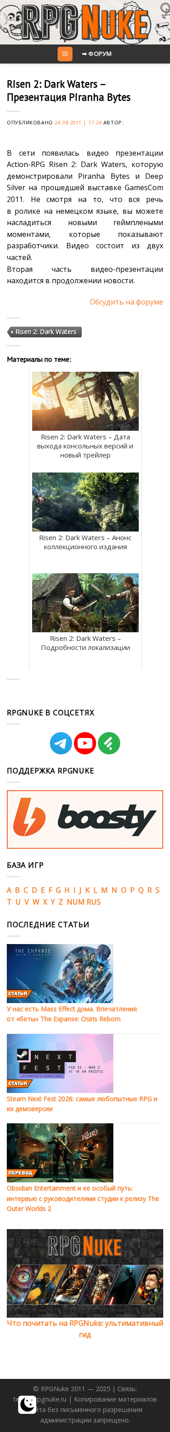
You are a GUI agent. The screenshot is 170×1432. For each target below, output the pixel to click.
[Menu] (65, 54)
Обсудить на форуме (126, 302)
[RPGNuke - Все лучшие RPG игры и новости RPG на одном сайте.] (85, 22)
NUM (76, 902)
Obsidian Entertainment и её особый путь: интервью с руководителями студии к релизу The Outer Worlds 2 (83, 1198)
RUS (94, 902)
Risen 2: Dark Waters (46, 331)
